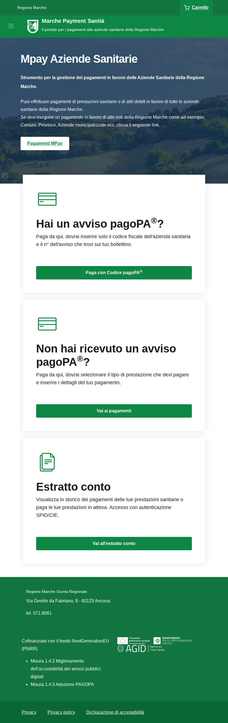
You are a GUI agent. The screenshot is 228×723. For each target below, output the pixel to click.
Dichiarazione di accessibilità (115, 712)
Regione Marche (31, 7)
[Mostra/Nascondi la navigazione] (11, 26)
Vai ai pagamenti (114, 410)
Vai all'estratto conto (114, 543)
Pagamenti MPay (45, 143)
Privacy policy (61, 712)
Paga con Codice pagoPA (114, 272)
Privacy (29, 712)
